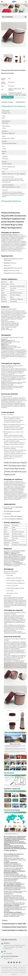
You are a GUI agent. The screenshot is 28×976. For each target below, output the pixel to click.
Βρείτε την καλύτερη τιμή (8, 97)
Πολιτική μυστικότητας (6, 967)
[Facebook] (11, 962)
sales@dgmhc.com (8, 958)
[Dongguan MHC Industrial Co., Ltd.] (14, 2)
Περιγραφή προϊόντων (20, 102)
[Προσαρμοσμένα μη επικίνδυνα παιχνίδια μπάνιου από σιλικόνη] (13, 37)
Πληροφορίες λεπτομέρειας (7, 102)
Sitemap (15, 967)
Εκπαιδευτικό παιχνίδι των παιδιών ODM (14, 923)
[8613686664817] (17, 962)
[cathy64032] (19, 962)
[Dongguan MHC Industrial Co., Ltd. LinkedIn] (14, 962)
